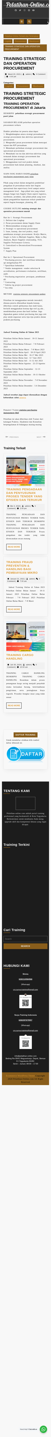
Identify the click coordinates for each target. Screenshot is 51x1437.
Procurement (20, 41)
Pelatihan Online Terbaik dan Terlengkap (21, 36)
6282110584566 (25, 979)
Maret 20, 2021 (14, 74)
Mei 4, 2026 (15, 506)
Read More (15, 548)
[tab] (21, 21)
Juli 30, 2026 (15, 665)
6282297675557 (25, 1020)
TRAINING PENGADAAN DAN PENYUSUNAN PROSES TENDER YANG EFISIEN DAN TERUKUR (24, 494)
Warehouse (34, 41)
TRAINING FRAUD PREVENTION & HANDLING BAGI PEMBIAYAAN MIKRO (22, 567)
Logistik (8, 41)
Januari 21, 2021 (17, 579)
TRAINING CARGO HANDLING (19, 656)
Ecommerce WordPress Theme (20, 1076)
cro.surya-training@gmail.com (25, 989)
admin (28, 74)
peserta (22, 398)
